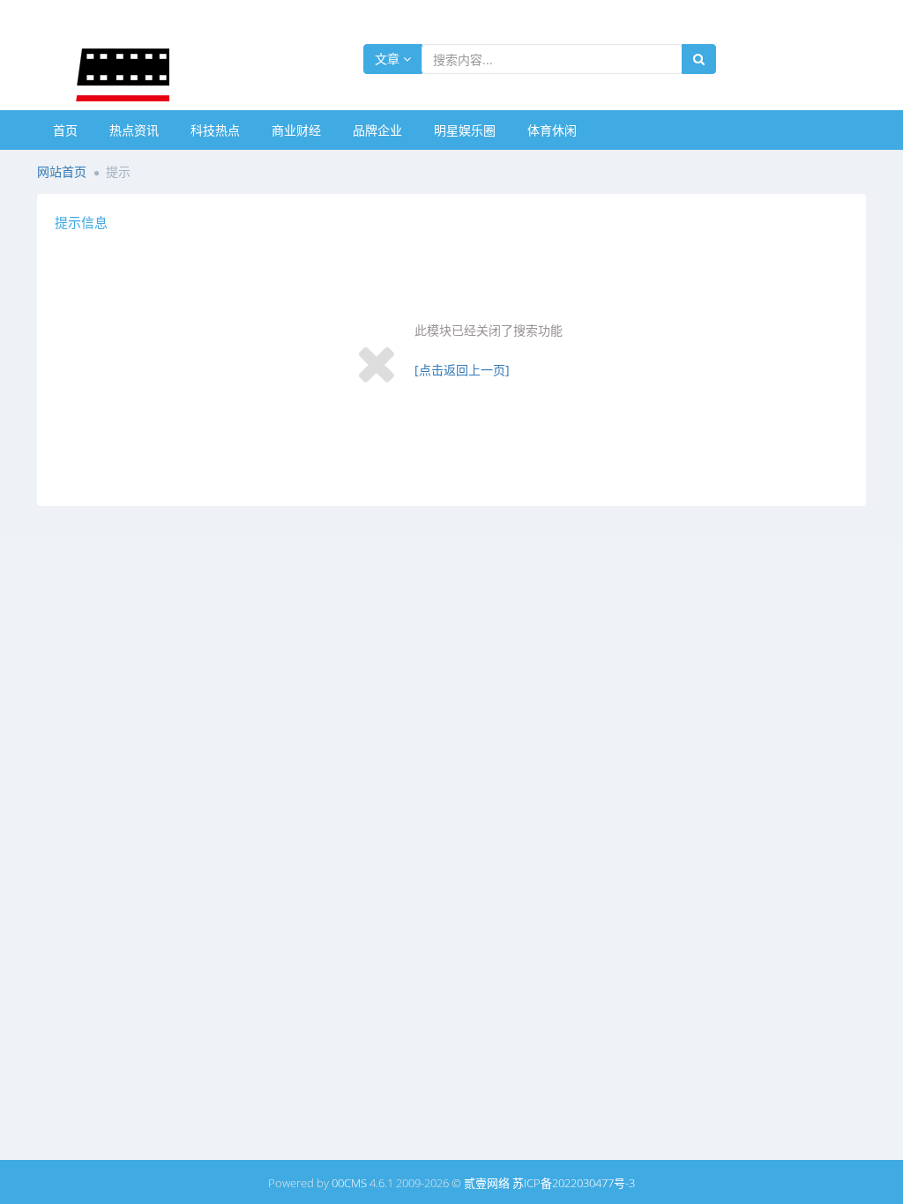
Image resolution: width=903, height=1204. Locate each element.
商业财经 (296, 130)
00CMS (349, 1183)
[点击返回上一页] (462, 369)
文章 (389, 58)
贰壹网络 (487, 1183)
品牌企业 (377, 130)
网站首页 (61, 171)
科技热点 (215, 130)
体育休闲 (552, 130)
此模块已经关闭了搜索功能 (488, 330)
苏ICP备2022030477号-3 (573, 1183)
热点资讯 (134, 130)
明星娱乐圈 (465, 130)
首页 (65, 130)
